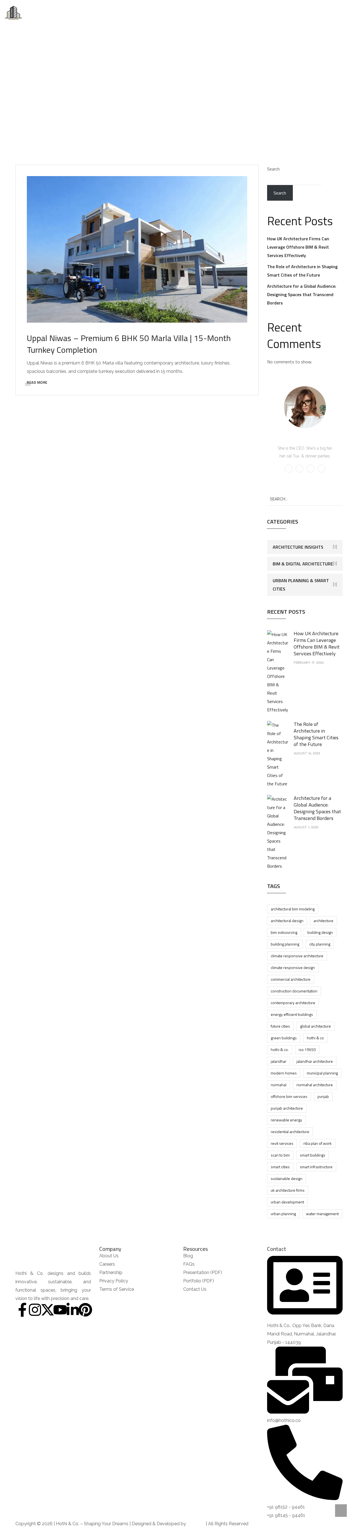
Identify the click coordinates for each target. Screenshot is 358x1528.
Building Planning (285, 944)
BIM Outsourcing (284, 932)
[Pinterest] (85, 1310)
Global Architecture (315, 1026)
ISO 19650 (307, 1049)
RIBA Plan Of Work (317, 1143)
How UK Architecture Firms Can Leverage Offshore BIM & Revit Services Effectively (298, 247)
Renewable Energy (286, 1120)
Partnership (248, 12)
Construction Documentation (294, 991)
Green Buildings (284, 1038)
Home (71, 12)
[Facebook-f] (22, 1310)
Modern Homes (284, 1073)
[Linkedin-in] (73, 1310)
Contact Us (281, 12)
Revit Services (282, 1143)
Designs (123, 12)
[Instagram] (35, 1310)
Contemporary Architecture (293, 1003)
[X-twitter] (48, 1310)
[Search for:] (305, 498)
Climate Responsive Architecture (297, 956)
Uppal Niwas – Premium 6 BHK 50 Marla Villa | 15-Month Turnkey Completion (129, 344)
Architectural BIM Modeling (293, 909)
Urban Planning (283, 1214)
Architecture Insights (298, 547)
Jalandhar (278, 1061)
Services (155, 12)
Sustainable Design (286, 1178)
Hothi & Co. (280, 1049)
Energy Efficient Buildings (292, 1014)
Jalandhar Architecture (314, 1061)
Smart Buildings (312, 1155)
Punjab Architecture (287, 1108)
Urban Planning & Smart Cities (301, 584)
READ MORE (37, 382)
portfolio (163, 93)
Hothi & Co (315, 1038)
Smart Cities (280, 1167)
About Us (96, 12)
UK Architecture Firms (288, 1190)
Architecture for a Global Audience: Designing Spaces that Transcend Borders (301, 294)
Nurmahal (278, 1085)
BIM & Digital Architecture (303, 563)
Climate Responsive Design (293, 967)
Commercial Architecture (290, 979)
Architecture (323, 920)
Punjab (323, 1096)
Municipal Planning (322, 1073)
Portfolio (189, 12)
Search (273, 168)
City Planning (319, 944)
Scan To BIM (280, 1155)
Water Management (322, 1214)
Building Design (320, 932)
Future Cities (280, 1026)
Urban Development (287, 1202)
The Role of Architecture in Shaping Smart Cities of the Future (316, 734)
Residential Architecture (290, 1131)
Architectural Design (287, 920)
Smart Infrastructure (316, 1167)
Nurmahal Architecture (314, 1085)
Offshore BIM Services (289, 1096)
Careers (217, 12)
